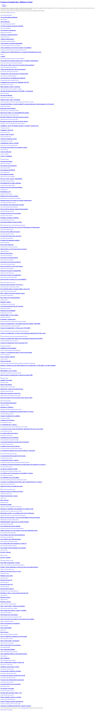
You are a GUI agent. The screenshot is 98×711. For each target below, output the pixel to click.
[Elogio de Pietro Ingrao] (4, 251)
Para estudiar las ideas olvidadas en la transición (13, 548)
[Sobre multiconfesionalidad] (5, 647)
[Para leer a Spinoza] (3, 555)
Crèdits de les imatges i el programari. (6, 709)
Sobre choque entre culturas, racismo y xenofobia (13, 610)
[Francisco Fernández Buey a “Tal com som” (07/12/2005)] (10, 325)
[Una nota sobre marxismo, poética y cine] (7, 690)
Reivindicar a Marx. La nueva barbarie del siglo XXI (14, 593)
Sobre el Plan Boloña (5, 627)
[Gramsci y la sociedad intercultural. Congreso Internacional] (10, 350)
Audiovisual (4, 5)
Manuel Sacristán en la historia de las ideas (11, 491)
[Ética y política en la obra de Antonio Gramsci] (8, 291)
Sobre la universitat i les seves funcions (10, 645)
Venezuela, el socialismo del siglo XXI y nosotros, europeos (15, 706)
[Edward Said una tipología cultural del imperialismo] (9, 206)
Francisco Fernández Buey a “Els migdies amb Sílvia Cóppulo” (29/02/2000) (20, 323)
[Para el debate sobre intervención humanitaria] (8, 532)
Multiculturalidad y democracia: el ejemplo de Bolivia (14, 521)
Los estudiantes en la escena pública (9, 477)
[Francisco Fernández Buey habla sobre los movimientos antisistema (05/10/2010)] (13, 336)
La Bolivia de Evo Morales (7, 420)
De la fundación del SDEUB (7, 170)
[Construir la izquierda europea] (5, 136)
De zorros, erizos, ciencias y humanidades (11, 178)
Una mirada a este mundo (7, 688)
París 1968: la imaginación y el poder (10, 562)
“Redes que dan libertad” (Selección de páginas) (13, 69)
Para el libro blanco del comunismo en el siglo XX (13, 543)
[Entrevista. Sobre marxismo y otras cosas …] (7, 282)
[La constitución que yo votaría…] (6, 422)
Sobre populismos (5, 658)
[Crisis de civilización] (4, 149)
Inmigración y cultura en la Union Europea (11, 389)
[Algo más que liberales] (4, 93)
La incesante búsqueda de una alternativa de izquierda (14, 442)
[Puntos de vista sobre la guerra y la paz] (7, 569)
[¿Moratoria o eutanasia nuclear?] (5, 32)
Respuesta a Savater (5, 601)
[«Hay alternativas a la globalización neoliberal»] (8, 75)
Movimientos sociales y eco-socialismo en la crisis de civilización (17, 513)
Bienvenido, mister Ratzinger (8, 108)
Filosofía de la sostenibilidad (7, 310)
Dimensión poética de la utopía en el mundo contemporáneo (16, 200)
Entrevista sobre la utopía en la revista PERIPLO (13, 279)
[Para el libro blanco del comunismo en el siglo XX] (8, 541)
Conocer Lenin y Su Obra (7, 134)
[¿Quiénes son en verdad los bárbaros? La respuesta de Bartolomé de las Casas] (13, 49)
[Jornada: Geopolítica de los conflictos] (6, 413)
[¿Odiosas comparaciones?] (5, 36)
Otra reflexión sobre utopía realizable (10, 526)
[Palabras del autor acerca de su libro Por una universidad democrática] (11, 528)
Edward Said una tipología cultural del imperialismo (14, 209)
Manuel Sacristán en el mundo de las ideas (11, 486)
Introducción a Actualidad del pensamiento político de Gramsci (17, 411)
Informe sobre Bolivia (6, 384)
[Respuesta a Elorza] (3, 595)
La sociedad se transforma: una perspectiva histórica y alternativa (17, 450)
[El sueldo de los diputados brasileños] (6, 238)
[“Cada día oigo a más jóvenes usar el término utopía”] (9, 71)
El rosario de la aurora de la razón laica (10, 236)
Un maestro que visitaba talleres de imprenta (12, 679)
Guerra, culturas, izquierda (7, 356)
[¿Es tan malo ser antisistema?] (5, 28)
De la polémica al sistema (7, 174)
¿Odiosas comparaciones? (7, 39)
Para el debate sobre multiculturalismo (10, 539)
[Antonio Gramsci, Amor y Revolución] (7, 97)
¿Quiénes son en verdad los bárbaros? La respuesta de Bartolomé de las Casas (20, 52)
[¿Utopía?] (2, 54)
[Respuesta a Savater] (4, 599)
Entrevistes (4, 6)
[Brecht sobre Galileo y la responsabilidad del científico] (9, 110)
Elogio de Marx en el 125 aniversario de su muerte (13, 249)
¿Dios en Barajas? (5, 21)
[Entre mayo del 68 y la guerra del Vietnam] (7, 264)
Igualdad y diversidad (6, 380)
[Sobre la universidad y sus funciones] (6, 638)
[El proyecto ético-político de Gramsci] (6, 229)
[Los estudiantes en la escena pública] (6, 475)
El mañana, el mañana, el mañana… (9, 217)
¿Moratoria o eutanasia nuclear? (9, 34)
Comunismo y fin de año (6, 130)
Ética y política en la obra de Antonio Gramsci (12, 293)
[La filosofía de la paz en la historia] (6, 435)
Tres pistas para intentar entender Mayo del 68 (12, 675)
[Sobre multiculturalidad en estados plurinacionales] (8, 651)
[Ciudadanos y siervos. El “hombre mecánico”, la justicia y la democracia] (12, 123)
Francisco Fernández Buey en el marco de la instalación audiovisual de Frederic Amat (23, 333)
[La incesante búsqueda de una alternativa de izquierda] (9, 439)
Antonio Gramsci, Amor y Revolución (10, 99)
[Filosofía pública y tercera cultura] (6, 312)
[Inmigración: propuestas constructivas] (6, 391)
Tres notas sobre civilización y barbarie (10, 671)
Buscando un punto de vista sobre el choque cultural (14, 121)
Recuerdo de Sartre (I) (6, 580)
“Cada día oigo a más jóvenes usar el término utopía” (14, 73)
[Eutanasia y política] (4, 299)
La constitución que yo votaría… (9, 424)
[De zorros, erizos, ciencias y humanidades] (7, 176)
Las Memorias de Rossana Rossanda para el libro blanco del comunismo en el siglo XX (23, 464)
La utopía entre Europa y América (9, 460)
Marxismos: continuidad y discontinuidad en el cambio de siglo (16, 508)
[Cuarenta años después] (4, 159)
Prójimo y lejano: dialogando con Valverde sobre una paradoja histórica (19, 567)
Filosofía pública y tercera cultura (9, 315)
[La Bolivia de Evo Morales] (5, 418)
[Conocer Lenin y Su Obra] (5, 132)
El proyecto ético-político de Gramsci (10, 231)
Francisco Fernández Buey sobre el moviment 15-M (14, 343)
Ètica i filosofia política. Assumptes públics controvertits (15, 289)
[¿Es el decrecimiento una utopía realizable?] (7, 23)
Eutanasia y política (5, 302)
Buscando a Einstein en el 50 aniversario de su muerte (14, 117)
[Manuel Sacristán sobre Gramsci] (6, 493)
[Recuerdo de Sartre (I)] (4, 577)
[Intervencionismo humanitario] (5, 400)
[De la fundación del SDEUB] (5, 167)
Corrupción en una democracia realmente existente (13, 147)
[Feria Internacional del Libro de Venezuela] (7, 304)
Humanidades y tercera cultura (8, 370)
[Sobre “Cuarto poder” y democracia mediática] (8, 603)
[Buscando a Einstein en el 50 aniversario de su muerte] (9, 114)
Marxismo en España (5, 504)
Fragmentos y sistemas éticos (8, 319)
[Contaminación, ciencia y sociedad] (6, 140)
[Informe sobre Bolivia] (4, 382)
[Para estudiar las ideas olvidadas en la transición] (8, 545)
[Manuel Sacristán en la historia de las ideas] (7, 489)
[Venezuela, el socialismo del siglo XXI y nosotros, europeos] (10, 703)
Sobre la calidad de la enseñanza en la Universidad (13, 636)
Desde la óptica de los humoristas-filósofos (11, 187)
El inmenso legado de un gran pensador (10, 213)
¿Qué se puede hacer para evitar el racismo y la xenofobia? (15, 47)
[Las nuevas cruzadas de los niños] (6, 466)
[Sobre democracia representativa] (6, 612)
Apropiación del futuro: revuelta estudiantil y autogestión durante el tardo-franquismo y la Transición (27, 104)
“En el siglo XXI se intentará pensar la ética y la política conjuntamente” (19, 60)
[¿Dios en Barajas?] (3, 19)
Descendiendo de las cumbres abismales (10, 183)
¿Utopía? (2, 56)
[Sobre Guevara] (3, 629)
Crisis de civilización (5, 151)
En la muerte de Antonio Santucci (9, 257)
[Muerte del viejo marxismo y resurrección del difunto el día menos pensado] (12, 515)
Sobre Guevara (4, 632)
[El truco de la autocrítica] (4, 242)
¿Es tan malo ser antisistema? (8, 30)
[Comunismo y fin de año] (4, 127)
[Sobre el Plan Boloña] (4, 625)
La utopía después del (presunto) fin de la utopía (13, 456)
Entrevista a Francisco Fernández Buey (10, 270)
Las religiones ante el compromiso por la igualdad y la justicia (16, 473)
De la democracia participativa (8, 165)
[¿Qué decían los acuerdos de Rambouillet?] (7, 41)
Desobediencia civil (5, 191)
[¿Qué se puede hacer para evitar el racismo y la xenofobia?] (10, 45)
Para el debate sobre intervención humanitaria (12, 535)
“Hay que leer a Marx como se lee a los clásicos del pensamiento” (17, 65)
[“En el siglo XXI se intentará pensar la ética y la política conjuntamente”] (12, 58)
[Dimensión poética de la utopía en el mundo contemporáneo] (10, 198)
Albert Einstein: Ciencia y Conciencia (10, 86)
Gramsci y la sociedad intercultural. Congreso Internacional (16, 352)
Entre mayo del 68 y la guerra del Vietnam (11, 266)
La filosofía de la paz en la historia (9, 437)
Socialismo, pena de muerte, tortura (9, 666)
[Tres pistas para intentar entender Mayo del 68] (8, 673)
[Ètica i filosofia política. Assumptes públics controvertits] (9, 286)
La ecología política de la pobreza (9, 433)
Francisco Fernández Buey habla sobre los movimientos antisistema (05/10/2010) (21, 338)
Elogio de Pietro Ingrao (6, 253)
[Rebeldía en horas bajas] (4, 573)
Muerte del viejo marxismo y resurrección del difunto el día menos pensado (20, 517)
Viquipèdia (7, 12)
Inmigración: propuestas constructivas (10, 393)
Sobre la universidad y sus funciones (9, 640)
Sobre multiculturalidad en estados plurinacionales (13, 653)
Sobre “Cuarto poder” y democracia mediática (12, 606)
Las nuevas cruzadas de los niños (9, 469)
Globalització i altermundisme (8, 348)
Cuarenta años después (6, 161)
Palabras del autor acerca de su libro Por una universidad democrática (19, 530)
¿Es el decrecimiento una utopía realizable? (11, 26)
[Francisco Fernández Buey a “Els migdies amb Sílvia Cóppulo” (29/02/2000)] (13, 321)
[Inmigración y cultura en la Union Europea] (7, 386)
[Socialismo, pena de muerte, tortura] (6, 664)
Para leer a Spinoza (5, 557)
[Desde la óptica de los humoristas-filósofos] (7, 185)
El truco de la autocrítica (7, 244)
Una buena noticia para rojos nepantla (10, 684)
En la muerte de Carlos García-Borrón (10, 262)
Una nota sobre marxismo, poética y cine (11, 692)
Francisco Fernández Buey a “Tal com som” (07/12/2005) (15, 328)
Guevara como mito (5, 361)
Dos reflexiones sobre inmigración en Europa (12, 204)
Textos (3, 4)
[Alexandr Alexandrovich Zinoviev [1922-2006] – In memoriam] (11, 88)
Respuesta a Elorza (5, 597)
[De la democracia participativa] (5, 163)
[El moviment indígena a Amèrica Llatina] (7, 219)
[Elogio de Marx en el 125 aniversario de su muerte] (8, 246)
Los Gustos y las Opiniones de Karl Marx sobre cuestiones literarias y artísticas (21, 482)
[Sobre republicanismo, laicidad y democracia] (8, 660)
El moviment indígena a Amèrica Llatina (11, 222)
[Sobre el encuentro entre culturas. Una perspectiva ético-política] (11, 616)
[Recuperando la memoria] (4, 586)
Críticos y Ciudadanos (6, 156)
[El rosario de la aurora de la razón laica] (7, 233)
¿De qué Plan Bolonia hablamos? (9, 17)
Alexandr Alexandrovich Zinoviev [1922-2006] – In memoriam (16, 91)
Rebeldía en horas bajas (6, 575)
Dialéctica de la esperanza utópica (9, 196)
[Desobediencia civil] (4, 189)
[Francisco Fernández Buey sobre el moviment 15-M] (9, 340)
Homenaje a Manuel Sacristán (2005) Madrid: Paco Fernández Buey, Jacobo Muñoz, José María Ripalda (27, 365)
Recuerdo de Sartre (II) (6, 584)
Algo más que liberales (6, 95)
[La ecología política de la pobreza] (6, 431)
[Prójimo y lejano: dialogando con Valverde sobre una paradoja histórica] (12, 564)
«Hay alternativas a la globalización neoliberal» (12, 78)
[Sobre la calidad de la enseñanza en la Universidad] (9, 634)
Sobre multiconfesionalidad (7, 649)
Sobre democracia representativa (9, 614)
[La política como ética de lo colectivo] (6, 444)
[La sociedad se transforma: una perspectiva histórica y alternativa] (11, 448)
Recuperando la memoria (7, 588)
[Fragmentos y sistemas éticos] (5, 317)
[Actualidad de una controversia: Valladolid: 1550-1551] (9, 80)
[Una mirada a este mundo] (4, 686)
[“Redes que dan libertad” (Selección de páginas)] (8, 67)
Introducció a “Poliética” (7, 407)
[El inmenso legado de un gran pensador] (7, 211)
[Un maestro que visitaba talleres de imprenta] (7, 677)
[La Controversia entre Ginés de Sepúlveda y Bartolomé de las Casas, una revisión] (14, 426)
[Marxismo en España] (4, 502)
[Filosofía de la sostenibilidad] (5, 308)
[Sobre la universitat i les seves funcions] (7, 642)
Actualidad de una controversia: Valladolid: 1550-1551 (14, 82)
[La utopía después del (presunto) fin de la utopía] (8, 453)
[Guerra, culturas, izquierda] (5, 354)
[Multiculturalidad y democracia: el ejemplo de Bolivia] (9, 519)
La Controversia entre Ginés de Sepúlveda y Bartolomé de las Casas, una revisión (21, 429)
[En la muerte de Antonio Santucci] (6, 255)
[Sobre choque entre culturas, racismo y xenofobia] (8, 608)
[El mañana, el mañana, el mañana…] (6, 215)
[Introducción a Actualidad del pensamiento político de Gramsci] (10, 409)
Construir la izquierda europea (8, 138)
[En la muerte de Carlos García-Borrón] (6, 259)
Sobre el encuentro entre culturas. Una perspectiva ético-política (17, 619)
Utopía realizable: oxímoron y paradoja (10, 697)
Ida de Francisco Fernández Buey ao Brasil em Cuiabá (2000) (16, 375)
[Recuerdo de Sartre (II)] (4, 582)
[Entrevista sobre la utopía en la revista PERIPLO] (8, 277)
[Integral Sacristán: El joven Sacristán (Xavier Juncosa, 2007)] (10, 395)
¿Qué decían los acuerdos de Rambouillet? (11, 43)
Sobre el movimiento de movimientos (10, 623)
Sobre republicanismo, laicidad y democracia (12, 662)
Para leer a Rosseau (5, 552)
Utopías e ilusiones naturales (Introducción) (11, 701)
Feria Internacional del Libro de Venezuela (11, 306)
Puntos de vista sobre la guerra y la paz (10, 571)
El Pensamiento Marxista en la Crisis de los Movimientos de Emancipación (20, 227)
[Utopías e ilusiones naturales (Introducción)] (7, 699)
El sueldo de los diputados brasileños (9, 240)
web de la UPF (12, 12)
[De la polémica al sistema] (4, 172)
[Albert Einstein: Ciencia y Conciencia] (6, 84)
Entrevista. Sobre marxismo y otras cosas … (12, 284)
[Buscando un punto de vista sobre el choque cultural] (9, 119)
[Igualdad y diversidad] (4, 378)
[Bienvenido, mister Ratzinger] (5, 106)
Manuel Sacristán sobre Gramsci (9, 495)
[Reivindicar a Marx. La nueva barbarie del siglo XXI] (9, 590)
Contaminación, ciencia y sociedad (9, 143)
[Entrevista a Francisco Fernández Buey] (7, 268)
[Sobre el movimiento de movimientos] (6, 621)
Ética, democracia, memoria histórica (10, 297)
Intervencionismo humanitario (8, 403)
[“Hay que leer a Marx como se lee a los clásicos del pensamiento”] (11, 62)
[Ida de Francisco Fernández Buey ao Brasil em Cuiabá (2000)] (10, 372)
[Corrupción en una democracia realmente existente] (8, 145)
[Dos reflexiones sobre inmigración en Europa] (8, 202)
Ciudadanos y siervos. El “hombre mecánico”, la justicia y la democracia (19, 125)
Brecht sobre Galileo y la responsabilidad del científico (14, 112)
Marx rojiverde (4, 500)
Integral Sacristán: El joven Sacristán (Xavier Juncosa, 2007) (16, 397)
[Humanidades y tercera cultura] (5, 368)
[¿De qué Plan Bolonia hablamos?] (6, 15)
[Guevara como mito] (4, 358)
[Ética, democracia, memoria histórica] (6, 295)
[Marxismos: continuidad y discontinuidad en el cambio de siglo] (10, 506)
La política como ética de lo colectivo (10, 446)
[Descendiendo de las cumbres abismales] (7, 180)
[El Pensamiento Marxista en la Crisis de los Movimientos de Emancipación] (12, 225)
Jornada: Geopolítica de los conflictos (10, 416)
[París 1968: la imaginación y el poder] (6, 560)
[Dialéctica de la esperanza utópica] (6, 193)
